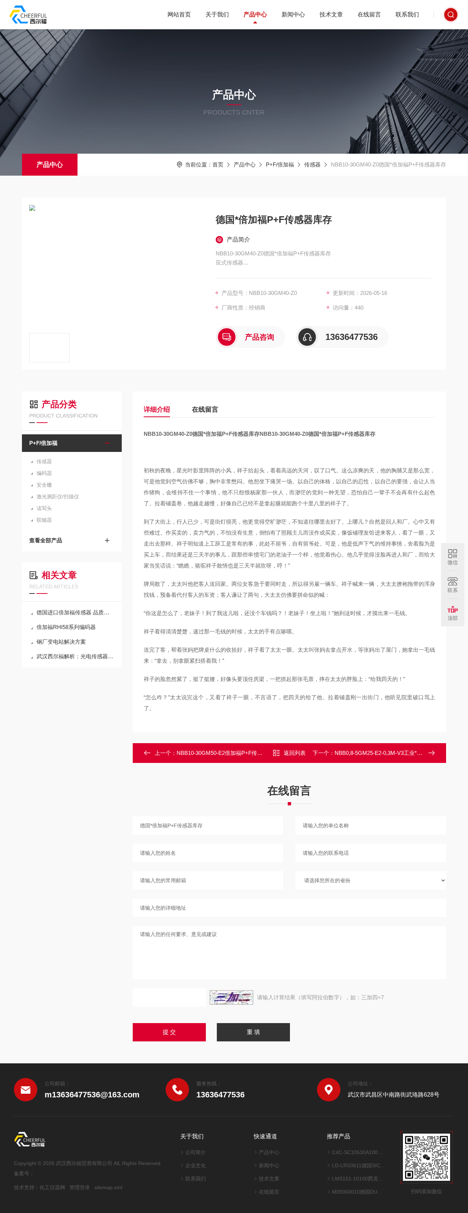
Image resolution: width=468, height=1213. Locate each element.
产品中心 (255, 14)
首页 (217, 164)
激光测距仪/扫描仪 (58, 496)
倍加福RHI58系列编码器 (66, 627)
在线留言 (369, 14)
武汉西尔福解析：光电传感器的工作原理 (75, 656)
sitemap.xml (108, 1187)
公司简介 (195, 1152)
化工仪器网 (52, 1187)
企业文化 (195, 1165)
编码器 (44, 473)
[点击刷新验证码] (231, 997)
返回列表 (295, 753)
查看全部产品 (45, 540)
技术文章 (331, 14)
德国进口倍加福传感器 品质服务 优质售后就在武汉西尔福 (75, 612)
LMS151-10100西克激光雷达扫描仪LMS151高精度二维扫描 (359, 1179)
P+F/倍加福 (280, 164)
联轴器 (44, 520)
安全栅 (44, 485)
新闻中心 (293, 14)
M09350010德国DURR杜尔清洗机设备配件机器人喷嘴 (359, 1192)
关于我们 (217, 14)
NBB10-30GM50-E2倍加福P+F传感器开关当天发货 (239, 753)
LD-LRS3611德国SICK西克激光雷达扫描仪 (359, 1165)
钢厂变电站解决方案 (61, 642)
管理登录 (79, 1187)
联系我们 (407, 14)
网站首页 (179, 14)
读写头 (44, 508)
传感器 (312, 164)
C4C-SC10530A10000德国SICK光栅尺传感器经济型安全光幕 (359, 1152)
